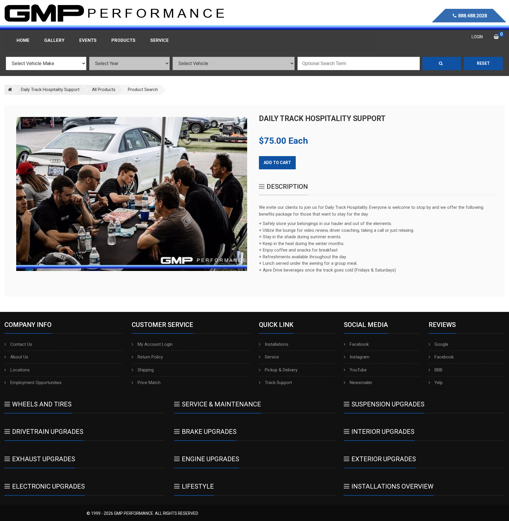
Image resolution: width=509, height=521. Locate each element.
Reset (483, 63)
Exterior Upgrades (383, 459)
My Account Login (155, 344)
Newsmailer (361, 382)
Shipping (146, 370)
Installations (276, 344)
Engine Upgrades (210, 459)
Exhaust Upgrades (43, 459)
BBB (438, 370)
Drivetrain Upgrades (47, 431)
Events (88, 40)
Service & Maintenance (221, 404)
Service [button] (159, 40)
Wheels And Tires (42, 404)
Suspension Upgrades (387, 404)
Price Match (149, 382)
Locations (20, 370)
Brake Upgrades (209, 431)
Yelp (438, 382)
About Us (19, 357)
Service (272, 357)
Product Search (143, 89)
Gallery (54, 40)
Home (22, 40)
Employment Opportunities (36, 382)
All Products (103, 89)
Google (441, 344)
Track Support (278, 382)
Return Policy (150, 357)
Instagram (359, 357)
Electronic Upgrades (48, 486)
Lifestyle (198, 486)
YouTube (358, 370)
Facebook (359, 344)
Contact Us (21, 344)
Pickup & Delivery (281, 370)
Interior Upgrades (382, 431)
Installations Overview (392, 486)
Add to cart (277, 162)
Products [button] (123, 40)
